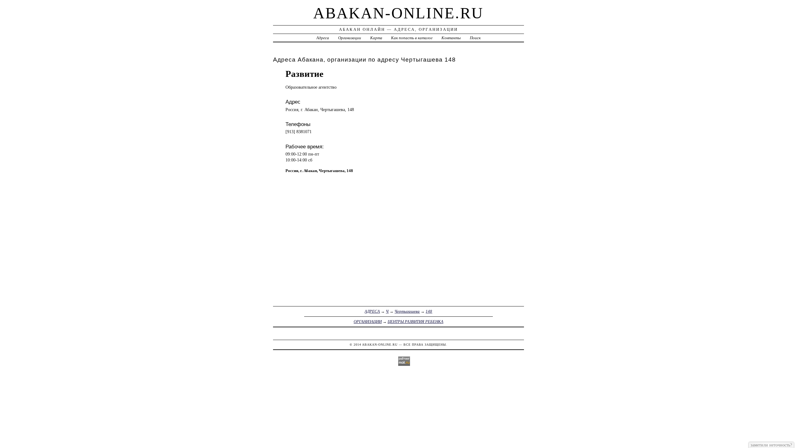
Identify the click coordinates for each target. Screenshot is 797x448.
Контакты (451, 37)
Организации (349, 37)
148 (429, 311)
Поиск (475, 37)
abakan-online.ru (398, 13)
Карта (376, 37)
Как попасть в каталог (411, 37)
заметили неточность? (771, 444)
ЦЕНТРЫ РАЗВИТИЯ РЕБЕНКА (415, 321)
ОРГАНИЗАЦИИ (368, 321)
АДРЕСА (372, 311)
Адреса (322, 37)
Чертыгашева (407, 311)
